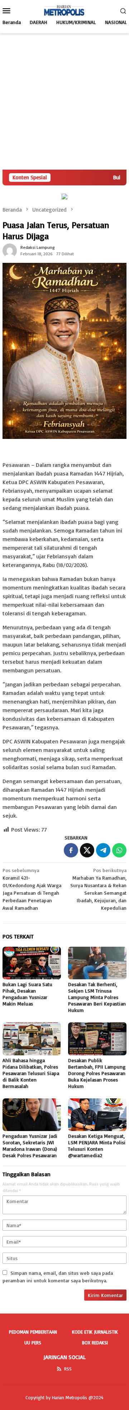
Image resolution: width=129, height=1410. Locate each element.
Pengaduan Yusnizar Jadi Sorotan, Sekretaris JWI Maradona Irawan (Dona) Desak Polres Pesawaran (30, 1145)
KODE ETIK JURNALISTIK (95, 1332)
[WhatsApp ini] (119, 850)
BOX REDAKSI (95, 1342)
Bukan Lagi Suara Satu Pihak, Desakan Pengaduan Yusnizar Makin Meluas (27, 994)
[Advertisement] (64, 101)
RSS (68, 1369)
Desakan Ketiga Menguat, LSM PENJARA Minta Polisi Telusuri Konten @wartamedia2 (96, 1145)
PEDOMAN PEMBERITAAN (33, 1332)
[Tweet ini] (87, 850)
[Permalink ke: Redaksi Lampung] (10, 250)
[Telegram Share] (103, 850)
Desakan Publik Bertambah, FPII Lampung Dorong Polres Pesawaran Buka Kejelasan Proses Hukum (96, 1073)
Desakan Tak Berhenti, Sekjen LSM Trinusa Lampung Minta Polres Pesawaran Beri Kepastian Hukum (97, 997)
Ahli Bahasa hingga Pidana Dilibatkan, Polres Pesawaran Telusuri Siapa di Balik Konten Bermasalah (31, 1073)
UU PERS (32, 1342)
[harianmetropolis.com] (64, 10)
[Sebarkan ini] (71, 850)
